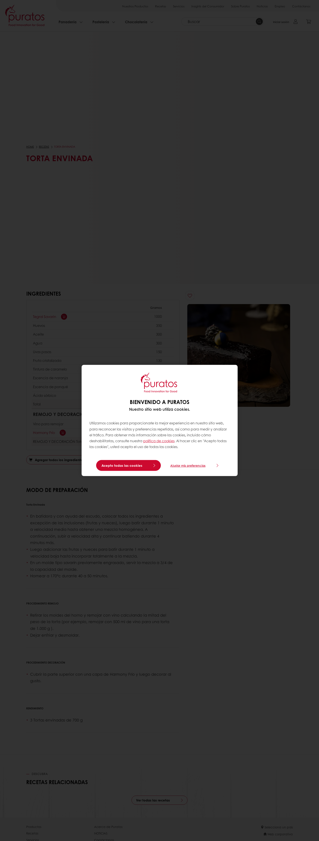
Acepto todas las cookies (122, 465)
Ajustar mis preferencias (188, 465)
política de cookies (158, 440)
